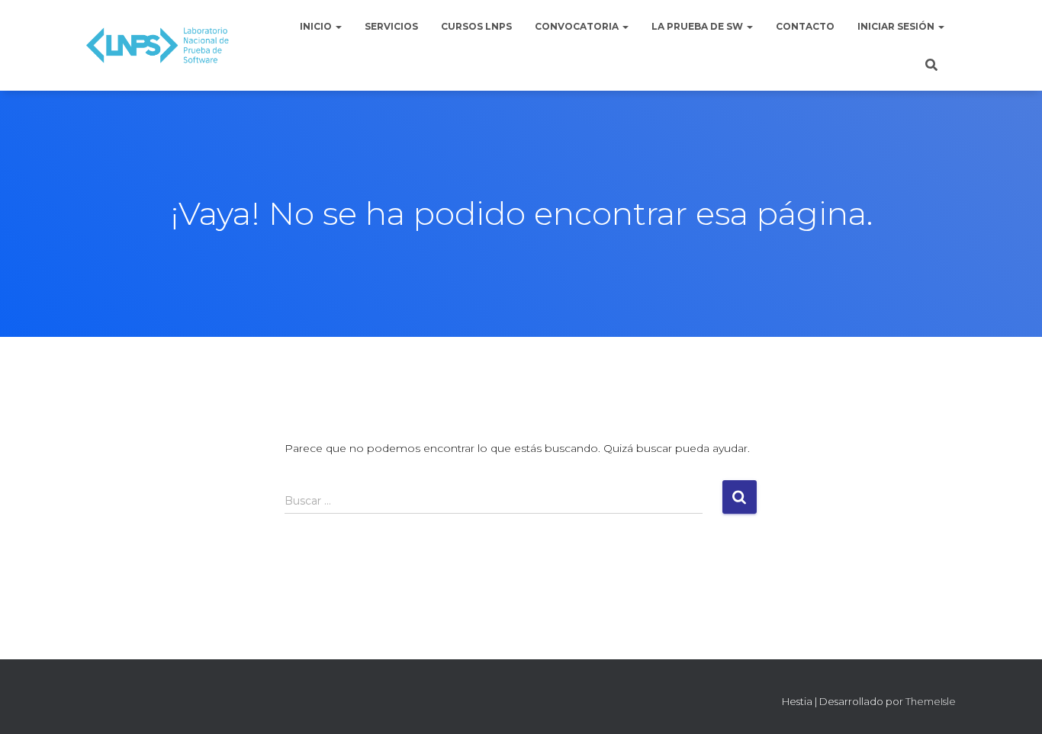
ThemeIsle (930, 701)
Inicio (317, 26)
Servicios (391, 26)
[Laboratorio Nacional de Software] (157, 46)
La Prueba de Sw (698, 26)
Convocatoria (578, 26)
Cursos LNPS (476, 26)
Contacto (805, 26)
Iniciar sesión (897, 26)
